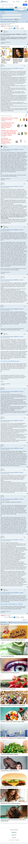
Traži (25, 4)
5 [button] (18, 28)
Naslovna (3, 7)
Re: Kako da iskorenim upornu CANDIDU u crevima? (13, 34)
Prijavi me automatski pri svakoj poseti (7, 19)
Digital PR (14, 835)
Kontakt (20, 7)
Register (18, 1)
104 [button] (21, 28)
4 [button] (17, 28)
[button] (10, 28)
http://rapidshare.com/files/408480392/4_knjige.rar (10, 361)
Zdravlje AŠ (11, 7)
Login (14, 1)
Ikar (4, 30)
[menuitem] (3, 12)
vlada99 (5, 24)
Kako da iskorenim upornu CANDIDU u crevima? (7, 23)
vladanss (2, 305)
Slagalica (25, 7)
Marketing (14, 832)
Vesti (7, 7)
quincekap (2, 64)
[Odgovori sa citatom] (24, 31)
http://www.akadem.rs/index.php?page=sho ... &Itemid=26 (12, 603)
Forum (16, 7)
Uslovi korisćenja (14, 829)
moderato (8, 24)
